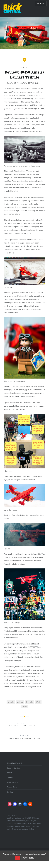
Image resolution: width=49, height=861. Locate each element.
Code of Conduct (13, 768)
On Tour (10, 792)
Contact (10, 778)
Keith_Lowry (20, 83)
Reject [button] (25, 858)
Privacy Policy (12, 782)
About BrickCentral (14, 763)
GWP (38, 702)
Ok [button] (18, 858)
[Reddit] (30, 804)
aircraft (11, 702)
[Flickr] (25, 804)
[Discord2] (14, 804)
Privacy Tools (12, 787)
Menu (41, 4)
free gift (29, 702)
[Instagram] (9, 804)
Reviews (24, 67)
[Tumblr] (20, 804)
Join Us (9, 773)
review (24, 706)
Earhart (20, 702)
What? (31, 857)
